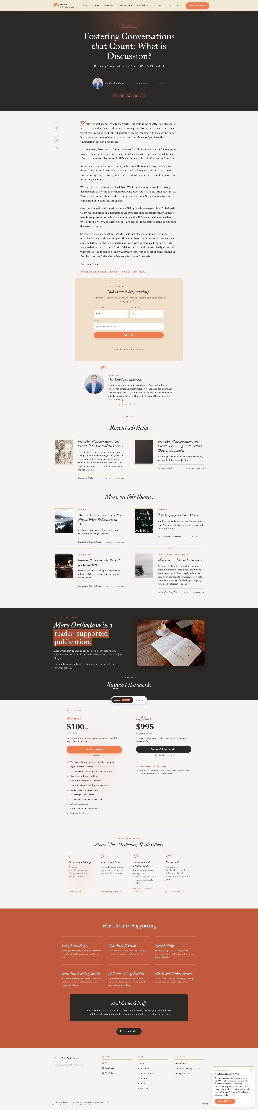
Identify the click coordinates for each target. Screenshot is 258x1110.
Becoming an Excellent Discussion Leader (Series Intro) (113, 271)
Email (97, 320)
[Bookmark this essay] (122, 95)
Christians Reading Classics (187, 1068)
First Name (100, 307)
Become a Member (197, 5)
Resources (125, 6)
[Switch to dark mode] (143, 95)
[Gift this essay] (136, 95)
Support (142, 6)
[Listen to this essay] (115, 95)
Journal (108, 5)
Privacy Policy (144, 1088)
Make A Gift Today (225, 1101)
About (96, 5)
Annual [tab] (121, 700)
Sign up (205, 1103)
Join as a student (174, 891)
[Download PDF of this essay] (129, 95)
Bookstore (142, 1078)
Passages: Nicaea (182, 1073)
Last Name (135, 307)
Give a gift (75, 891)
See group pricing (111, 891)
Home (85, 5)
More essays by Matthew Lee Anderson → (126, 405)
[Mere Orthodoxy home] (64, 5)
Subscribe (129, 335)
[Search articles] (171, 5)
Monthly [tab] (140, 700)
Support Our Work (146, 1073)
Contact (158, 5)
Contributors (144, 1068)
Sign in (179, 5)
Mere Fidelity (181, 1063)
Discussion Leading (128, 25)
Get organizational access (142, 890)
